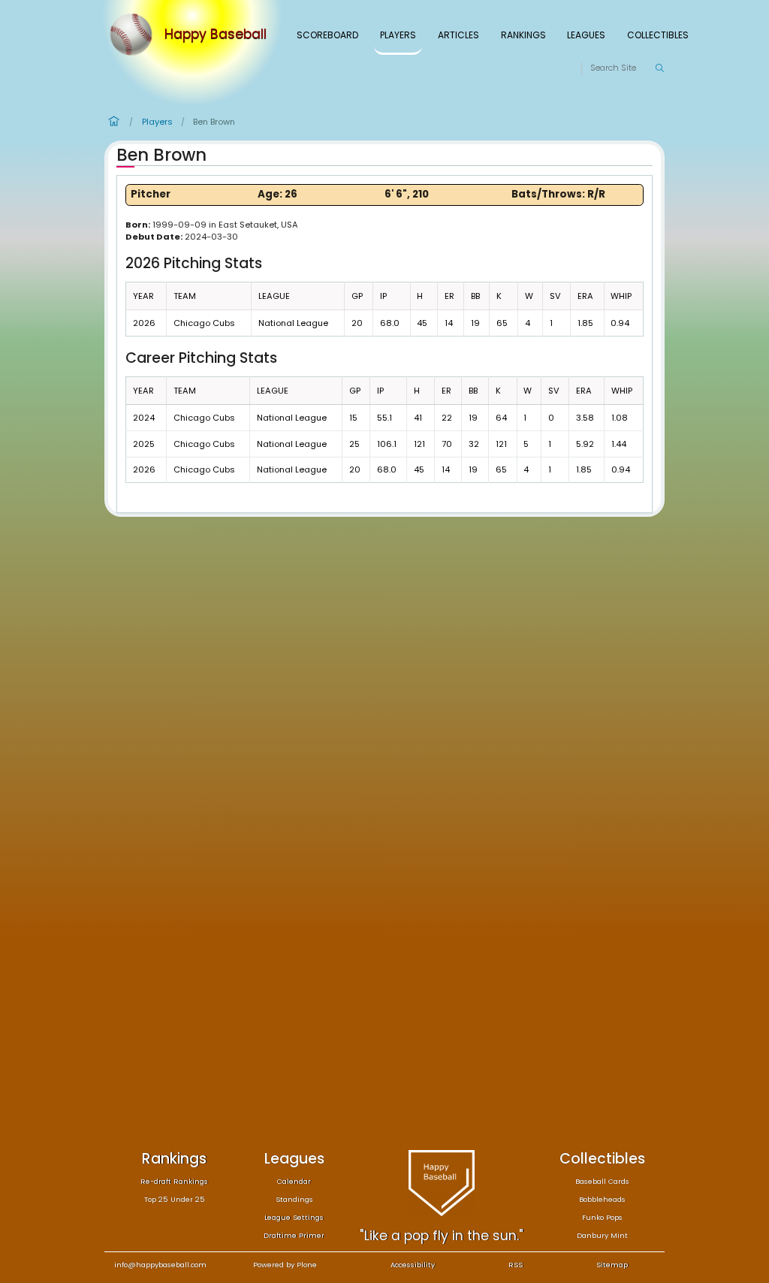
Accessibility (413, 1264)
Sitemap (612, 1264)
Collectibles (658, 35)
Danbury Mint (602, 1235)
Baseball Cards (602, 1181)
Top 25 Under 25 (174, 1199)
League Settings (294, 1217)
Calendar (294, 1181)
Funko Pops (602, 1217)
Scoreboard (327, 35)
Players (398, 35)
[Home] (134, 35)
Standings (294, 1199)
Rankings (523, 35)
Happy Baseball (215, 35)
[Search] (659, 68)
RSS (515, 1264)
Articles (458, 35)
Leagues (586, 35)
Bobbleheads (602, 1199)
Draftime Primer (294, 1235)
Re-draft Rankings (174, 1181)
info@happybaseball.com (160, 1264)
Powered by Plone (285, 1264)
